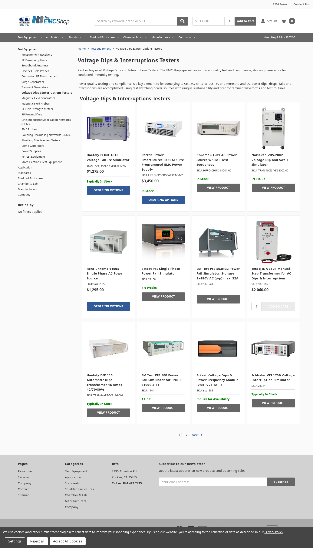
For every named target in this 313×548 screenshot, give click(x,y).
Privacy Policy (273, 532)
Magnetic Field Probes (36, 103)
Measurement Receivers (37, 54)
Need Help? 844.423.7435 (279, 37)
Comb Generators (33, 146)
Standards (75, 37)
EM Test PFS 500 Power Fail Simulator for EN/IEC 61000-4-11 (162, 380)
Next (195, 435)
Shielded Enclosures (102, 37)
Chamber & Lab (133, 37)
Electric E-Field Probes (35, 71)
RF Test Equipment (33, 156)
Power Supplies (31, 151)
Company (184, 37)
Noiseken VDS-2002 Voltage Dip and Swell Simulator (269, 160)
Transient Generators (35, 87)
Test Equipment (28, 37)
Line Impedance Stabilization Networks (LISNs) (46, 122)
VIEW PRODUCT (218, 188)
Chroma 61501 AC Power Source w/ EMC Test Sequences (217, 160)
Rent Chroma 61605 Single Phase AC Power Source (105, 273)
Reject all (37, 541)
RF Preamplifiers (32, 114)
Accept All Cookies (67, 541)
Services (24, 477)
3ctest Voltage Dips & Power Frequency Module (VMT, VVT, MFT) (218, 380)
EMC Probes (29, 129)
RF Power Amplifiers (34, 60)
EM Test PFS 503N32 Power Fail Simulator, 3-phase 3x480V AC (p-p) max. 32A (218, 273)
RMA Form (280, 4)
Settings (15, 541)
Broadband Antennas (35, 65)
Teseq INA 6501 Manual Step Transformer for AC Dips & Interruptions (271, 273)
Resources (25, 471)
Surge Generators (33, 82)
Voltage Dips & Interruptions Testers (47, 93)
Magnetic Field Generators (38, 98)
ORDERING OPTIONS (108, 190)
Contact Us (301, 4)
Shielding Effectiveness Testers (41, 140)
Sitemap (24, 495)
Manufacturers (160, 37)
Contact (23, 489)
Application (53, 37)
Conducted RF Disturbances (39, 76)
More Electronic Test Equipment (42, 162)
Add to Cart (245, 21)
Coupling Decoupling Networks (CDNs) (46, 135)
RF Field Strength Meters (37, 109)
